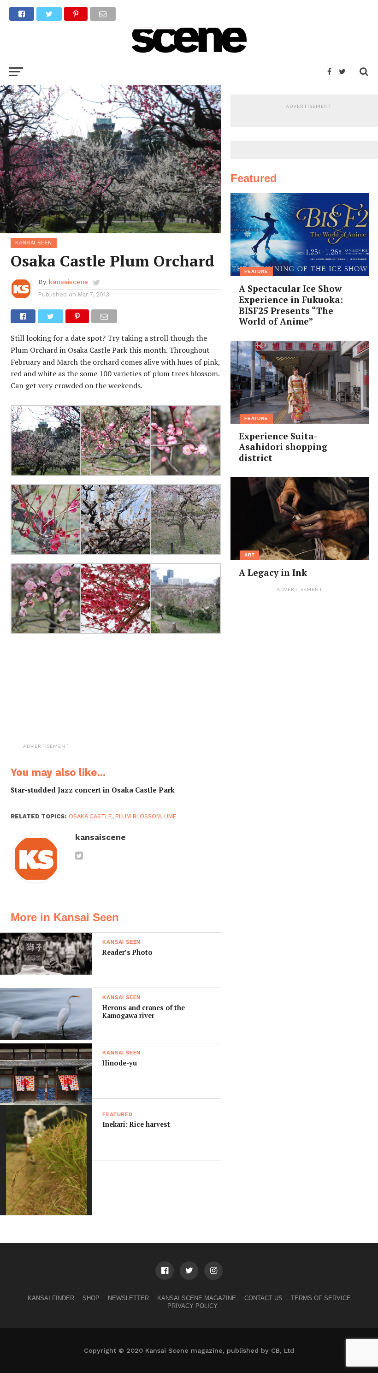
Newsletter (128, 1298)
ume (170, 816)
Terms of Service (321, 1298)
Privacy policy (192, 1305)
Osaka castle (90, 816)
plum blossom (138, 816)
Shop (91, 1298)
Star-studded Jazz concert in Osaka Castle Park (93, 790)
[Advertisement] (140, 694)
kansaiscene (68, 281)
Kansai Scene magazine (196, 1298)
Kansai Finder (51, 1298)
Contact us (263, 1298)
